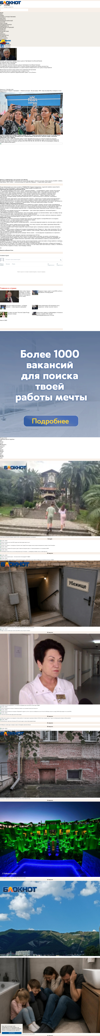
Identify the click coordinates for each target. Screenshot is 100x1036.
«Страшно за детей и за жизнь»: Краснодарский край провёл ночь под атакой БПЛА (18, 627)
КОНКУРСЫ (3, 19)
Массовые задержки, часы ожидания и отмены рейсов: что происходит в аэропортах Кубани (19, 718)
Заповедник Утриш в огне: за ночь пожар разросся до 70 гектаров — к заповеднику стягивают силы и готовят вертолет (24, 551)
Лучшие (8, 264)
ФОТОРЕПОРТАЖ (4, 35)
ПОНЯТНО (12, 1033)
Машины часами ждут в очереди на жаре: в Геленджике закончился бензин (16, 724)
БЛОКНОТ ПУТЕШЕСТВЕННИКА (8, 16)
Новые (2, 264)
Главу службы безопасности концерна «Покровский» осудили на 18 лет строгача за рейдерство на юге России (23, 711)
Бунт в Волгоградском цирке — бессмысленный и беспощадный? (14, 556)
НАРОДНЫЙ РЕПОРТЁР (6, 24)
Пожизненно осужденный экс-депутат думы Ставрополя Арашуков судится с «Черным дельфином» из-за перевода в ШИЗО (25, 548)
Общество (2, 89)
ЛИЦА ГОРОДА (3, 23)
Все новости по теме (5, 63)
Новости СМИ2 (3, 320)
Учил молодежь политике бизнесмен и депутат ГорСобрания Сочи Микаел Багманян (20, 65)
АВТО (1, 14)
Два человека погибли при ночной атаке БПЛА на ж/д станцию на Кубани (16, 630)
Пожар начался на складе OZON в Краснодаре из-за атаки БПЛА (59, 711)
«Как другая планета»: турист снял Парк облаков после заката (14, 877)
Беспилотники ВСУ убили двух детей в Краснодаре (12, 714)
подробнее (11, 439)
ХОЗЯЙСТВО (3, 36)
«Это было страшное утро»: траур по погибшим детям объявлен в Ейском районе (55, 718)
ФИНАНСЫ (2, 34)
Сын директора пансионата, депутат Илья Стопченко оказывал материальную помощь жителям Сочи (24, 66)
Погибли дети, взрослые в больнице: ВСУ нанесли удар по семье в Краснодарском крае (19, 721)
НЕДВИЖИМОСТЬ (4, 26)
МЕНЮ (1, 12)
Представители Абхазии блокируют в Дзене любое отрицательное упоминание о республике (18, 537)
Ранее (13, 264)
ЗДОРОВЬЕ (3, 18)
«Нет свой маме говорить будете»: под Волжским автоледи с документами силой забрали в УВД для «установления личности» (26, 559)
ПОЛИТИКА (3, 30)
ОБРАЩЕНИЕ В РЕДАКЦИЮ (7, 27)
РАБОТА (9, 40)
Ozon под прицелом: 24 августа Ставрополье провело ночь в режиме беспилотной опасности (20, 708)
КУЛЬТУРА (2, 22)
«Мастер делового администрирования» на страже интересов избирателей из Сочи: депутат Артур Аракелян (26, 67)
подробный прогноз (4, 439)
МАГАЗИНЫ (7, 46)
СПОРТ (1, 32)
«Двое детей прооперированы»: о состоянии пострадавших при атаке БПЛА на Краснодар (19, 705)
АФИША (2, 15)
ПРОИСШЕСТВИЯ (4, 31)
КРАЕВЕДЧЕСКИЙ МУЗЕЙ (6, 20)
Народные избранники (5, 47)
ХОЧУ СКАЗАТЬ (4, 38)
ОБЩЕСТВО (3, 28)
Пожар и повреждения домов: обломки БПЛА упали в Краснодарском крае (16, 798)
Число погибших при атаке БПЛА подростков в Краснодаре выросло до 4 (16, 542)
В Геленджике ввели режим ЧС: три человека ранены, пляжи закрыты (15, 956)
